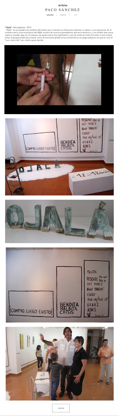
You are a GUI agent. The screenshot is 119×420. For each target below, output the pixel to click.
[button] (111, 111)
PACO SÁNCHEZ (62, 9)
